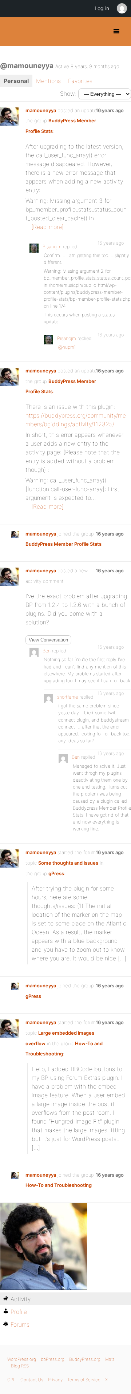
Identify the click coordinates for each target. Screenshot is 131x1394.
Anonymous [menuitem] (121, 8)
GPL (11, 1379)
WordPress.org (21, 1359)
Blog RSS (20, 1366)
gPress (56, 873)
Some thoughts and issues (68, 863)
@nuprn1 (67, 347)
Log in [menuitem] (102, 8)
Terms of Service (83, 1379)
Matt (109, 1359)
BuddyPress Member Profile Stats (63, 544)
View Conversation (48, 640)
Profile (19, 1311)
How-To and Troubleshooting (58, 1185)
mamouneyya (40, 110)
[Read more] (47, 226)
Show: (68, 93)
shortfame (67, 697)
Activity (21, 1299)
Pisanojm (52, 246)
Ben (47, 650)
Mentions (48, 80)
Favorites (80, 80)
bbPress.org (52, 1359)
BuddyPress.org (12, 31)
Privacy (55, 1379)
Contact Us (31, 1379)
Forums (20, 1324)
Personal (16, 80)
